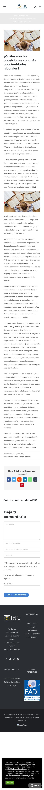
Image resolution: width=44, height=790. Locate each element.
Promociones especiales (32, 625)
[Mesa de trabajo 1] (22, 3)
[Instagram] (14, 659)
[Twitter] (10, 659)
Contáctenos (32, 637)
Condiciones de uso (12, 678)
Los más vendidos (32, 634)
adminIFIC (10, 454)
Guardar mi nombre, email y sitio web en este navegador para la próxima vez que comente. (22, 566)
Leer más (30, 778)
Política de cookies (12, 682)
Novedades (32, 630)
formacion (13, 457)
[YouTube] (18, 659)
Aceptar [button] (10, 783)
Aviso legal (11, 685)
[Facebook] (6, 659)
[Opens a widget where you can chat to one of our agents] (35, 786)
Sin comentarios (24, 457)
